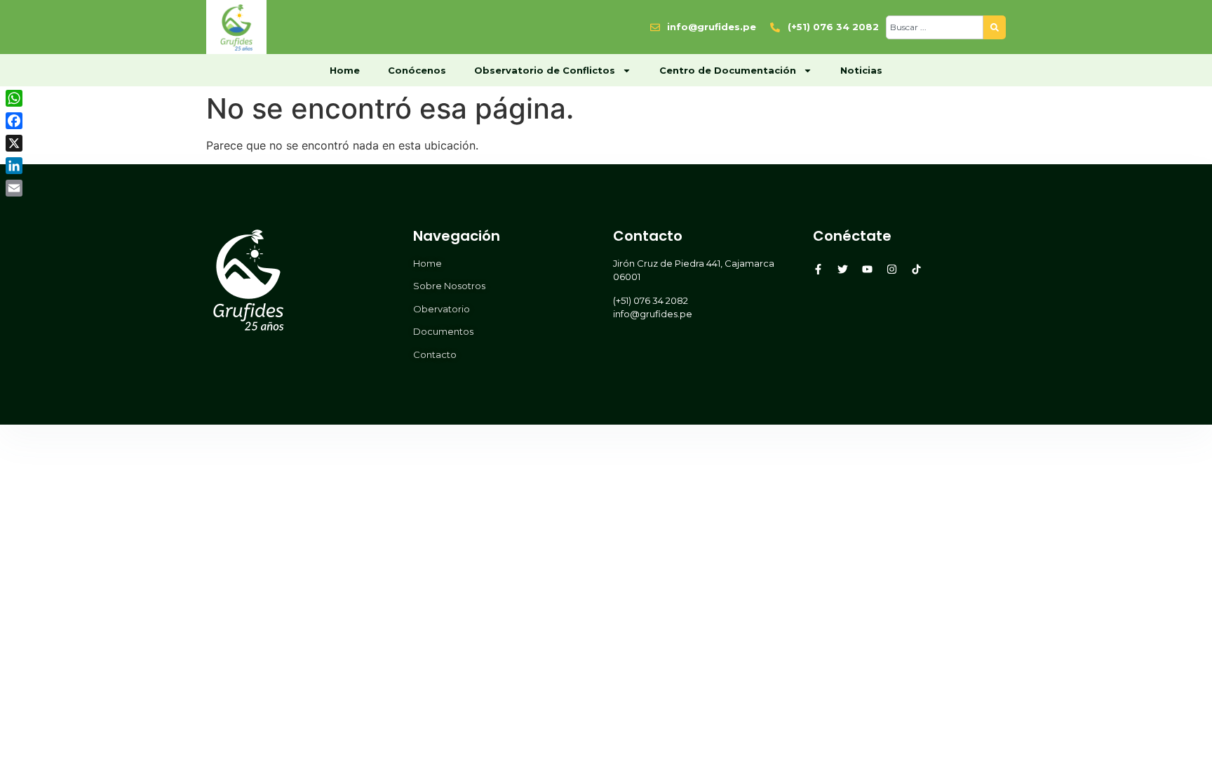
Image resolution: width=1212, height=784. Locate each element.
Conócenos (417, 70)
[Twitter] (842, 269)
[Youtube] (867, 269)
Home (345, 70)
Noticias (861, 70)
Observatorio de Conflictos (544, 70)
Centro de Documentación (727, 70)
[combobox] (934, 27)
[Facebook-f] (818, 269)
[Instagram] (892, 269)
